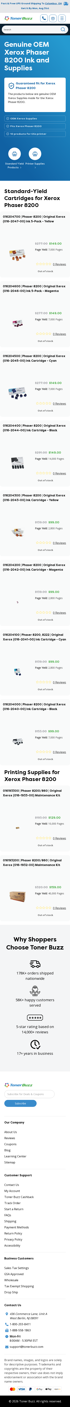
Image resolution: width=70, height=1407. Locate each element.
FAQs (7, 1215)
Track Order (12, 1203)
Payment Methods (16, 1227)
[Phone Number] (44, 18)
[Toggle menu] (62, 18)
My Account (12, 1191)
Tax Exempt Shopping (19, 1286)
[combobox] (35, 30)
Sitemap (9, 1162)
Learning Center (15, 1156)
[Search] (63, 29)
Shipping (10, 1221)
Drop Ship (11, 1292)
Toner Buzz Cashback (19, 1197)
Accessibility (12, 1245)
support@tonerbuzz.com (26, 1347)
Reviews (9, 1138)
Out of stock (45, 271)
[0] (53, 18)
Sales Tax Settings (16, 1268)
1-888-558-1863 (20, 1330)
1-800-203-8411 (20, 1324)
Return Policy (13, 1233)
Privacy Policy (13, 1239)
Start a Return (13, 1209)
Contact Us (11, 1185)
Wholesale (11, 1280)
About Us (10, 1132)
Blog (7, 1150)
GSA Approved (14, 1274)
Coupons (10, 1144)
